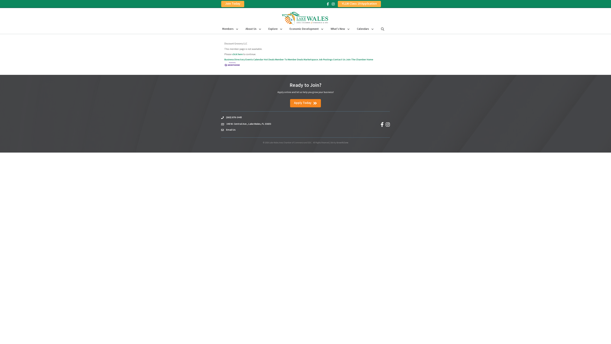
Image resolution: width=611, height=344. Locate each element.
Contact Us (339, 60)
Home (370, 60)
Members (228, 29)
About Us (251, 29)
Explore (273, 29)
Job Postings (325, 60)
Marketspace (311, 60)
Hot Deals (269, 60)
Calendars (363, 29)
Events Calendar (254, 60)
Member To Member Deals (289, 60)
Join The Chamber (356, 60)
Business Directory (234, 60)
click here (237, 54)
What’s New (338, 29)
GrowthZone (342, 142)
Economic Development (304, 29)
